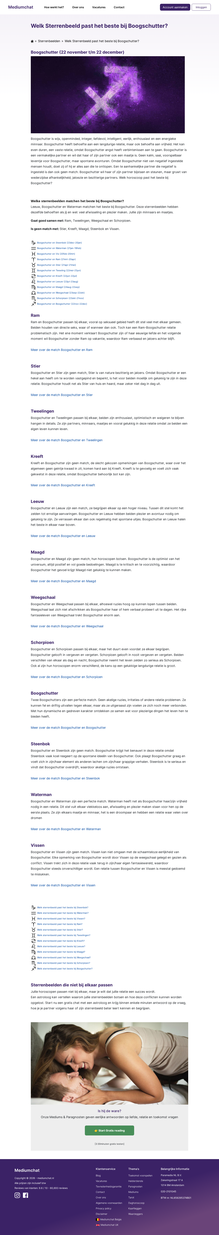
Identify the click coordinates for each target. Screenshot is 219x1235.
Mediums (133, 1191)
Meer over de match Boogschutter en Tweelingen (67, 440)
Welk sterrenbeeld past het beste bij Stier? (60, 929)
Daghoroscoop (136, 1202)
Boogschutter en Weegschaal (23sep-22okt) (61, 292)
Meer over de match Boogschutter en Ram (62, 350)
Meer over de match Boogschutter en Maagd (63, 581)
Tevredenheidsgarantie (108, 1186)
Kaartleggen (135, 1208)
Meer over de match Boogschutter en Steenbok (65, 778)
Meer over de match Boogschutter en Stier (62, 395)
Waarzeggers (135, 1213)
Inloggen (201, 7)
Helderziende (135, 1180)
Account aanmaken (175, 7)
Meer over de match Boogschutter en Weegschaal (67, 626)
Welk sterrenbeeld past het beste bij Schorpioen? (63, 963)
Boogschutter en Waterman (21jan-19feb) (59, 248)
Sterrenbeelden (49, 41)
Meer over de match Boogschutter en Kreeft (63, 485)
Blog (98, 1175)
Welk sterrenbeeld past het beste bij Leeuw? (61, 946)
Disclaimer (101, 1213)
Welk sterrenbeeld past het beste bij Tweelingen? (63, 935)
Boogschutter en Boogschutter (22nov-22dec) (62, 303)
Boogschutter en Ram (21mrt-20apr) (56, 259)
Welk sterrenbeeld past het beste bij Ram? (59, 924)
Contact (119, 7)
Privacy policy (103, 1208)
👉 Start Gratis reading (109, 1130)
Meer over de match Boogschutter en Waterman (66, 829)
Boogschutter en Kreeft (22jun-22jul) (57, 275)
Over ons (78, 7)
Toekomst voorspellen (140, 1175)
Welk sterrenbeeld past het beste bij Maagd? (61, 951)
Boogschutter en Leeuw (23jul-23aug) (57, 281)
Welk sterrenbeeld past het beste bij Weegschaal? (64, 957)
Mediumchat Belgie (110, 1219)
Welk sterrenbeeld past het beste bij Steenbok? (62, 907)
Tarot (131, 1197)
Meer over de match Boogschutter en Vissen (63, 885)
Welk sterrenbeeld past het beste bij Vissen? (61, 918)
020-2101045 (168, 1191)
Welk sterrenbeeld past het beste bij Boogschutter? (65, 968)
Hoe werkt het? (54, 7)
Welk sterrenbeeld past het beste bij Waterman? (63, 913)
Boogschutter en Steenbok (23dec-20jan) (59, 242)
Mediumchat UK (109, 1224)
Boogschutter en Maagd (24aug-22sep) (58, 287)
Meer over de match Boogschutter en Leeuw (63, 536)
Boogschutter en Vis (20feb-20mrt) (56, 253)
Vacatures (99, 7)
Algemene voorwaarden (109, 1202)
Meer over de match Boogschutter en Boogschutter (68, 727)
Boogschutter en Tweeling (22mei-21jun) (59, 270)
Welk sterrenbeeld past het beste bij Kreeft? (61, 940)
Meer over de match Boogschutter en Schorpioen (67, 677)
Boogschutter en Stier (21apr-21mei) (56, 265)
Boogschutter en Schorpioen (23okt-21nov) (60, 298)
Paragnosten (135, 1186)
